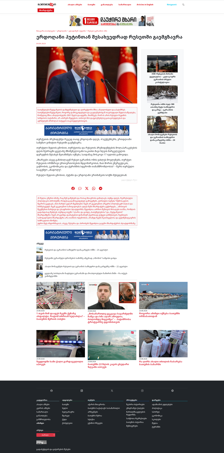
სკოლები (156, 419)
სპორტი (156, 412)
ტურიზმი (156, 427)
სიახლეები (50, 31)
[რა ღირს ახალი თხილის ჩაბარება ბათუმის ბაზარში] (163, 343)
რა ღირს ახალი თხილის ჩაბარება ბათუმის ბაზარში (160, 363)
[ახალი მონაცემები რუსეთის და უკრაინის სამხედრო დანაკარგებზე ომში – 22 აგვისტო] (39, 266)
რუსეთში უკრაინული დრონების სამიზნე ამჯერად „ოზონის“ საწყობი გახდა (81, 258)
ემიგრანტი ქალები (135, 408)
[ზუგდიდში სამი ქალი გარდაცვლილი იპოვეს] (60, 343)
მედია (155, 423)
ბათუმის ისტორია (135, 422)
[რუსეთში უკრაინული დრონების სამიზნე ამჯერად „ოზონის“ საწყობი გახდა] (39, 258)
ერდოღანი (62, 31)
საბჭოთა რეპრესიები (136, 418)
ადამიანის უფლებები (162, 404)
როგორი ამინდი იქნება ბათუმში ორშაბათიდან (159, 315)
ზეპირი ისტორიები (135, 404)
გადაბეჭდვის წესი (129, 180)
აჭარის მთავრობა (96, 404)
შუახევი (66, 415)
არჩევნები (93, 412)
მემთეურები (132, 426)
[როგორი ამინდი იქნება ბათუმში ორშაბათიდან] (163, 295)
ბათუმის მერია (95, 415)
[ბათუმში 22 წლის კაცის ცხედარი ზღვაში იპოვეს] (112, 345)
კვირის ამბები (43, 408)
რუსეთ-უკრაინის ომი (97, 31)
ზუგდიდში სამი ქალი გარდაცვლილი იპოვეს (59, 363)
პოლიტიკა (157, 408)
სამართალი (125, 4)
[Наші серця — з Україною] (47, 4)
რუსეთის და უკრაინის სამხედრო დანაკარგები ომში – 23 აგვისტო (76, 250)
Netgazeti (172, 4)
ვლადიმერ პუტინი (77, 31)
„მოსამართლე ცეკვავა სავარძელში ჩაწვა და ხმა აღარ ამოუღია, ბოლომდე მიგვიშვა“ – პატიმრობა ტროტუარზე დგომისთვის (110, 318)
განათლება (107, 4)
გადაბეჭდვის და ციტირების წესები (53, 449)
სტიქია (91, 419)
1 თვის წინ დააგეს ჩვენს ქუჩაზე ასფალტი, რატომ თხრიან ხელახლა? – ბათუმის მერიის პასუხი (60, 316)
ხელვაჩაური (68, 412)
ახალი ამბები (75, 4)
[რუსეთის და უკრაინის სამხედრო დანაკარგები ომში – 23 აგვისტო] (39, 249)
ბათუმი (91, 4)
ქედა (64, 419)
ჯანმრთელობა (43, 419)
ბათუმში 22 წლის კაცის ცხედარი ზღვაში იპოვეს (108, 366)
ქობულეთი (67, 423)
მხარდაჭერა (45, 10)
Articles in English (145, 4)
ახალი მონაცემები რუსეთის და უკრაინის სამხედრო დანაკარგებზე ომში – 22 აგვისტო (86, 266)
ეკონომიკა (157, 415)
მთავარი (40, 31)
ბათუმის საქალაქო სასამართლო (104, 408)
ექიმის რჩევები (95, 423)
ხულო (65, 408)
